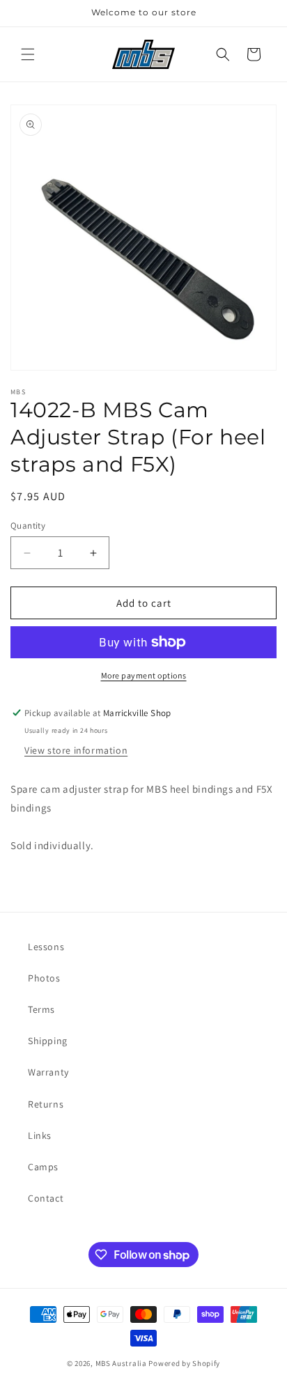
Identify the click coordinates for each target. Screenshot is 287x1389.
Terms (41, 1009)
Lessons (46, 946)
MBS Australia (121, 1363)
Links (40, 1135)
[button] (28, 54)
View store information (75, 750)
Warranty (48, 1072)
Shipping (48, 1040)
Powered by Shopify (184, 1363)
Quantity (27, 525)
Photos (44, 978)
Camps (43, 1167)
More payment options (144, 675)
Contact (45, 1198)
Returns (45, 1104)
